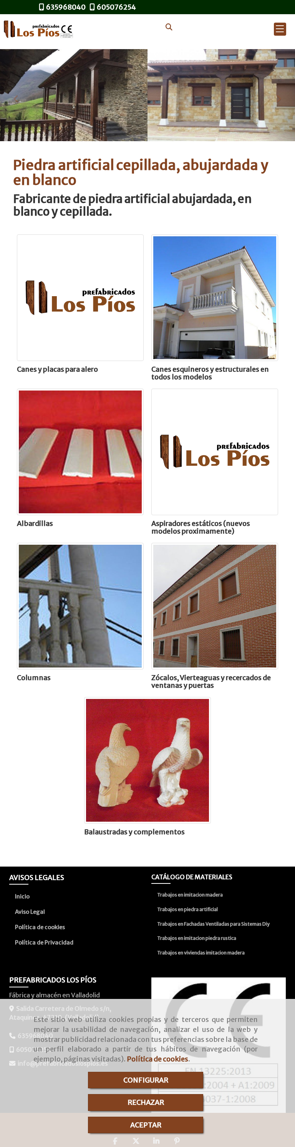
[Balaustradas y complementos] (147, 760)
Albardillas (35, 523)
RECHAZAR (146, 1102)
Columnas (34, 677)
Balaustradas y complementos (134, 831)
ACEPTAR (145, 1125)
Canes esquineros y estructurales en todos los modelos (210, 373)
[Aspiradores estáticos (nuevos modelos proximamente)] (214, 452)
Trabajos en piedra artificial (187, 909)
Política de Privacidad (44, 942)
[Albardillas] (80, 452)
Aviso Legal (30, 911)
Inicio (22, 896)
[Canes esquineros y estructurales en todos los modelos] (214, 297)
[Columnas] (80, 606)
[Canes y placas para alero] (80, 297)
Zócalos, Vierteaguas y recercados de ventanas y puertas (211, 681)
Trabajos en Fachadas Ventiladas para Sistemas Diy (213, 924)
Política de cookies (157, 1059)
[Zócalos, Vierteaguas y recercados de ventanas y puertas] (214, 606)
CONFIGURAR (145, 1080)
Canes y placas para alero (57, 369)
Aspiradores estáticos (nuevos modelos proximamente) (200, 527)
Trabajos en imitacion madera (190, 895)
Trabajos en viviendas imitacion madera (201, 953)
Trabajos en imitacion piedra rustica (196, 938)
